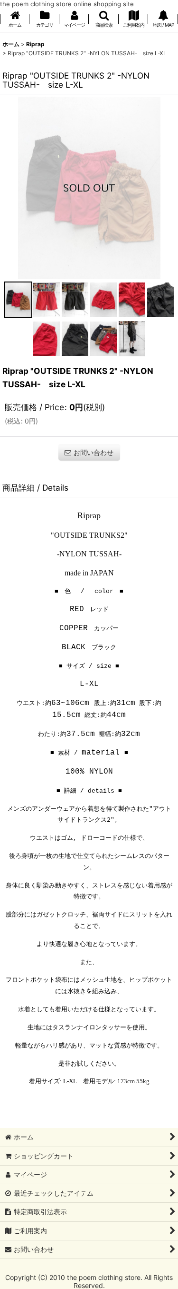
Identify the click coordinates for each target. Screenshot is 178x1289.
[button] (103, 20)
